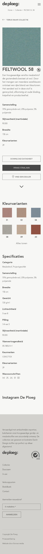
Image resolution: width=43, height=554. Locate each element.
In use (4, 474)
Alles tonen (21, 243)
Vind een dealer (23, 177)
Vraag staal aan (21, 168)
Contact (5, 491)
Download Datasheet (22, 159)
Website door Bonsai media (13, 543)
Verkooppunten (8, 482)
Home (10, 10)
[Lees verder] (21, 190)
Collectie (18, 10)
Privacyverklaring (8, 539)
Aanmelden (11, 514)
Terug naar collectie (17, 20)
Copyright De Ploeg (9, 534)
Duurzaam (6, 469)
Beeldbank (6, 487)
